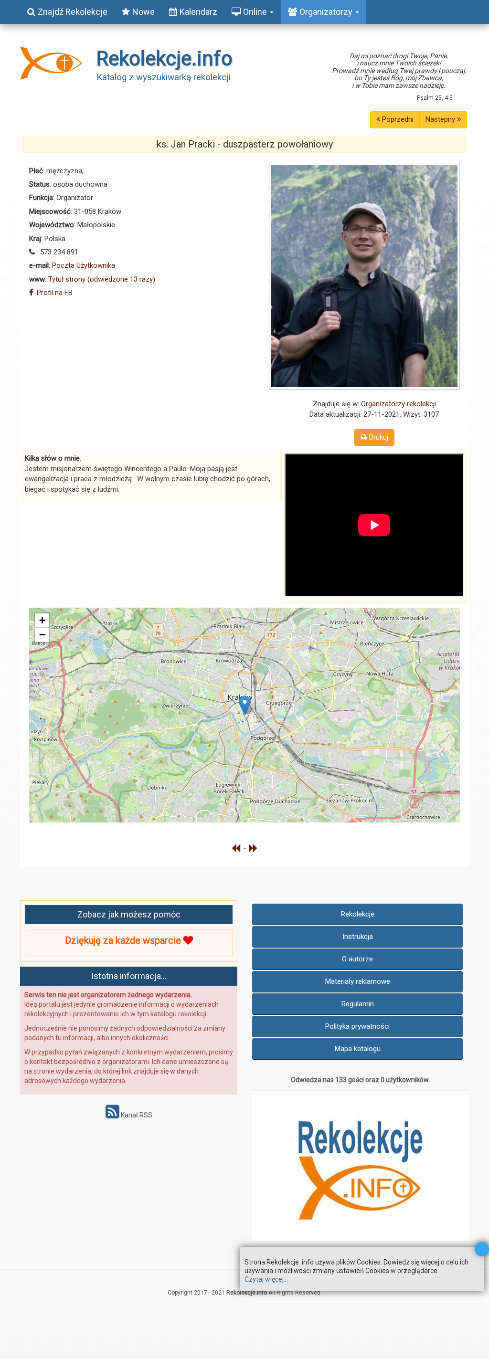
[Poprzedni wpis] (236, 848)
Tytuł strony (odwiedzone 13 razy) (101, 279)
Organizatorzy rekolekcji (398, 404)
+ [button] (42, 620)
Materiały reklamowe (357, 981)
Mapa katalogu (358, 1048)
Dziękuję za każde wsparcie (124, 940)
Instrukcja (357, 936)
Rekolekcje (357, 914)
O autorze (357, 959)
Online (256, 12)
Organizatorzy (326, 12)
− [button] (42, 635)
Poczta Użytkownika (83, 265)
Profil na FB (55, 292)
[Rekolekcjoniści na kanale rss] (112, 1115)
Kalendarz (198, 12)
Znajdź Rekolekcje (72, 12)
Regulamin (357, 1004)
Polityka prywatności (357, 1026)
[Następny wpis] (253, 848)
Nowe (143, 12)
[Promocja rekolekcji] (360, 1168)
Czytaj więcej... (266, 1279)
